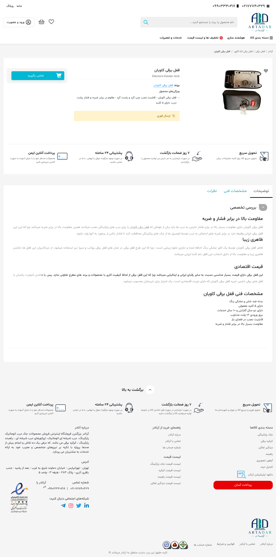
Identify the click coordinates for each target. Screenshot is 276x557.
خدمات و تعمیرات (171, 38)
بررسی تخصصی (243, 207)
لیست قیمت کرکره (170, 470)
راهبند (269, 454)
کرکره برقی (267, 441)
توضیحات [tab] (261, 191)
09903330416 (224, 6)
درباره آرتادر (174, 435)
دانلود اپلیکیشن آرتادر (260, 475)
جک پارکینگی (265, 435)
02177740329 (253, 6)
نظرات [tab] (212, 191)
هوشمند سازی (236, 38)
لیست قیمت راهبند (169, 477)
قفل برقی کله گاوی (243, 51)
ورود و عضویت (15, 22)
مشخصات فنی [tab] (235, 191)
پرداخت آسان (243, 485)
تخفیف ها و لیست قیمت (202, 38)
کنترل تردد (266, 467)
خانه (19, 6)
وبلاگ (9, 6)
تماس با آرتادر (173, 441)
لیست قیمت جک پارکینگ (165, 464)
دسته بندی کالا (259, 38)
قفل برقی (260, 51)
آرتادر (270, 51)
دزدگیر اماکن (266, 448)
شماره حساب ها (172, 448)
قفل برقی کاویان (163, 85)
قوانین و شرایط (225, 544)
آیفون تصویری (265, 461)
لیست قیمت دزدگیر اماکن (166, 483)
